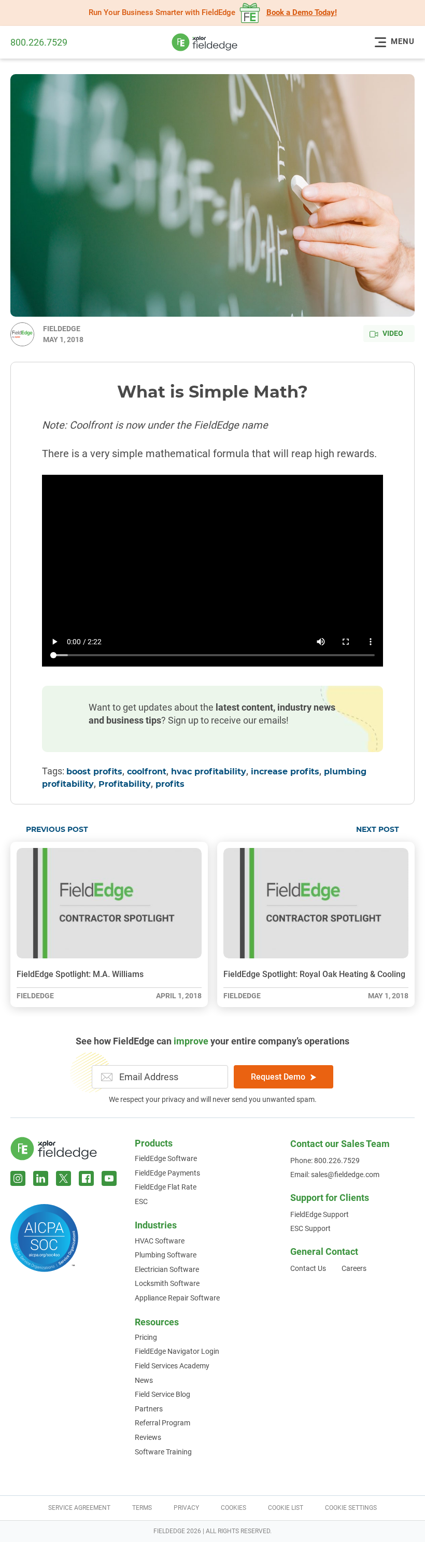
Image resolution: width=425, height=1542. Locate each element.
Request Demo (278, 1077)
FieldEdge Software (166, 1158)
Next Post (377, 829)
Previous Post (57, 829)
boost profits (94, 772)
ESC (141, 1201)
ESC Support (310, 1228)
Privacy (186, 1507)
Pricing (146, 1337)
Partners (149, 1409)
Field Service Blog (162, 1394)
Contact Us (308, 1268)
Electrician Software (167, 1269)
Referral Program (162, 1423)
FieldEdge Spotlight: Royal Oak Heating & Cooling (314, 974)
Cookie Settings (351, 1507)
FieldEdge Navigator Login (177, 1351)
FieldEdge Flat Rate (165, 1187)
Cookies (233, 1507)
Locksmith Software (167, 1283)
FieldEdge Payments (167, 1173)
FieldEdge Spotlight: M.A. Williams (80, 974)
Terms (142, 1507)
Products (154, 1143)
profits (170, 784)
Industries (156, 1225)
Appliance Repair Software (177, 1298)
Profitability (124, 784)
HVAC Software (160, 1241)
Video (392, 333)
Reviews (148, 1437)
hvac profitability (208, 772)
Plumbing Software (165, 1255)
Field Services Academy (172, 1366)
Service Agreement (79, 1507)
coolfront (146, 772)
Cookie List (285, 1507)
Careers (354, 1268)
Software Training (163, 1452)
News (144, 1380)
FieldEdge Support (319, 1214)
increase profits (285, 772)
